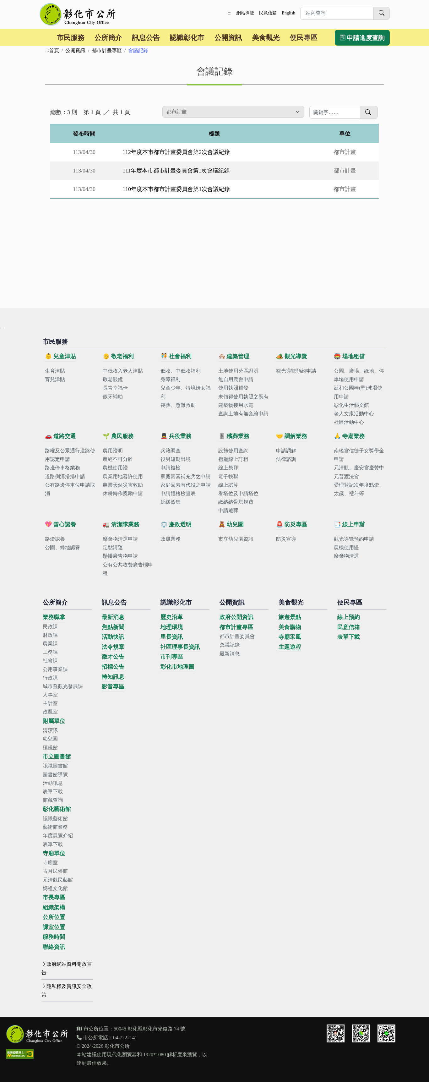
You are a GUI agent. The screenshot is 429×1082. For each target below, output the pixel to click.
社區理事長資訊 (180, 647)
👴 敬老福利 (118, 356)
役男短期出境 (175, 459)
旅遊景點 (290, 617)
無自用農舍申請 (235, 379)
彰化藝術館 (57, 809)
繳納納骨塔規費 (235, 502)
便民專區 (304, 37)
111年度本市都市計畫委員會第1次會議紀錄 (176, 170)
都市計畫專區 (107, 50)
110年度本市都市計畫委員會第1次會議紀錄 (176, 189)
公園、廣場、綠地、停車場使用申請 (359, 375)
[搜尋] (381, 13)
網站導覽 (245, 13)
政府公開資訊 (236, 617)
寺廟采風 (290, 637)
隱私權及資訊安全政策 (66, 990)
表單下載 (53, 791)
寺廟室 (50, 862)
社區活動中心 (349, 422)
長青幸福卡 (115, 388)
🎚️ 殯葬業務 (233, 436)
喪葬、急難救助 (178, 405)
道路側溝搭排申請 (65, 476)
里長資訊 (171, 637)
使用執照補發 (233, 388)
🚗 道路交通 (60, 436)
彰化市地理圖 (177, 667)
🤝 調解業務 (291, 436)
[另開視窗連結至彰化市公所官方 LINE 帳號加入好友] (386, 1033)
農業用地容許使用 (123, 476)
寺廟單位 (54, 853)
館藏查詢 (53, 800)
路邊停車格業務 (62, 467)
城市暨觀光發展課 (63, 686)
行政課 (50, 677)
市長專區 (54, 897)
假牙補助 (113, 396)
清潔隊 (50, 730)
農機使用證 (115, 467)
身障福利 (170, 379)
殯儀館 (50, 747)
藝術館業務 (55, 827)
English (288, 13)
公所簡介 (108, 37)
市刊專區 (171, 656)
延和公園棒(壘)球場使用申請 (358, 392)
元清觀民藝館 (58, 880)
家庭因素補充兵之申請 (185, 476)
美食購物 (290, 627)
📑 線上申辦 (349, 524)
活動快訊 (113, 637)
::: (229, 13)
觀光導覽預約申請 (296, 371)
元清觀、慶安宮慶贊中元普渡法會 (359, 472)
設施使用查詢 (233, 450)
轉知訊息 (113, 677)
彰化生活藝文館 (351, 405)
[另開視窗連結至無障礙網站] (20, 1054)
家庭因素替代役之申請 (185, 485)
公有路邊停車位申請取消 (70, 489)
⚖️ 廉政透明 (176, 524)
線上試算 (228, 485)
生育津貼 (55, 371)
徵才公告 (113, 656)
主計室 (50, 703)
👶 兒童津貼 (60, 356)
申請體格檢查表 (178, 493)
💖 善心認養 (60, 524)
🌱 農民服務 (118, 436)
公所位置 (54, 917)
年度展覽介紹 (58, 835)
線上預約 (348, 617)
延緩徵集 (170, 502)
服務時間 (54, 937)
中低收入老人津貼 (123, 371)
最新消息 (113, 617)
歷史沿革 (171, 617)
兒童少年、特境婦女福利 (185, 392)
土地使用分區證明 (238, 371)
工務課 (50, 652)
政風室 (50, 711)
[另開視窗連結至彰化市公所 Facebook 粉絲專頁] (361, 1033)
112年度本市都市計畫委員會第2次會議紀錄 (176, 152)
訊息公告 (146, 37)
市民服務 (70, 37)
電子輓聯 (228, 476)
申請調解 (286, 450)
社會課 (50, 660)
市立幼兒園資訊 (235, 539)
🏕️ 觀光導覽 (291, 356)
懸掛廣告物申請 (120, 556)
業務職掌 (54, 617)
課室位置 (54, 927)
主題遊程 (290, 647)
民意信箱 (268, 13)
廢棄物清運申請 (120, 539)
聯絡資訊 (54, 947)
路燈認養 (55, 539)
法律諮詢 (286, 459)
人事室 (50, 694)
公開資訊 (228, 37)
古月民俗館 (55, 871)
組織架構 (54, 907)
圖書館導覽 (55, 774)
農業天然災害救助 (123, 485)
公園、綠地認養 (62, 547)
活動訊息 (53, 783)
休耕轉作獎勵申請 (123, 493)
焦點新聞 (113, 627)
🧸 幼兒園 (231, 524)
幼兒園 (50, 738)
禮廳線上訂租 (233, 459)
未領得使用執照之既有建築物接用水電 (243, 401)
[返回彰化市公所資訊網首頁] (78, 14)
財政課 (50, 635)
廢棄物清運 (346, 556)
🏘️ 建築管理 (233, 356)
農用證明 (113, 450)
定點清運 (113, 547)
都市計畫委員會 (237, 636)
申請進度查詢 (365, 37)
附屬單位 (54, 721)
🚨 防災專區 (291, 524)
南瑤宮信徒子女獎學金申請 (359, 455)
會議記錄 (230, 645)
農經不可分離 (118, 459)
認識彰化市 (187, 37)
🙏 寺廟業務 (349, 436)
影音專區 (113, 686)
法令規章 (113, 647)
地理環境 (171, 627)
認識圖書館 (55, 765)
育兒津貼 (55, 379)
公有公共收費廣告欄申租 (128, 569)
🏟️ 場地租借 (349, 356)
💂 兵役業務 (176, 436)
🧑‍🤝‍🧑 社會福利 (176, 356)
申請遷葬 (228, 510)
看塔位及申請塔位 (238, 493)
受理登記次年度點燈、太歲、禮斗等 (359, 489)
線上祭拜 (228, 467)
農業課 (50, 643)
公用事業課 (55, 669)
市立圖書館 (57, 756)
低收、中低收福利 (180, 371)
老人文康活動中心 (354, 413)
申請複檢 (170, 467)
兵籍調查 (170, 450)
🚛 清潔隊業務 (121, 524)
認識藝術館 (55, 818)
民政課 (50, 626)
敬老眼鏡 (113, 379)
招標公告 (113, 667)
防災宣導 (286, 539)
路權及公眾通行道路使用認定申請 (70, 455)
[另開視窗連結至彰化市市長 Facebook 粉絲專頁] (336, 1033)
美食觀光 (266, 37)
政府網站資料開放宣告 (66, 968)
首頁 (54, 50)
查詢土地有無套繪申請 (243, 413)
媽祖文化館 (55, 888)
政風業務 (170, 539)
